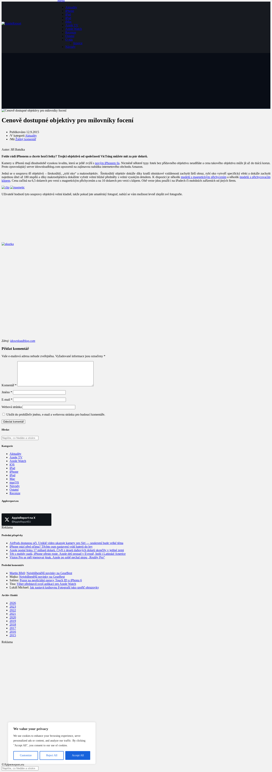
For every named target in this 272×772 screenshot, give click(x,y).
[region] (52, 743)
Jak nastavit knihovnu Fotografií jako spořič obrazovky (64, 587)
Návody (70, 46)
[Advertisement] (121, 672)
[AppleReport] (29, 27)
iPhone (69, 11)
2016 (13, 631)
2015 (13, 635)
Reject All (51, 755)
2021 (13, 613)
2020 (13, 617)
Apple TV (71, 25)
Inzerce (77, 43)
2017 (13, 628)
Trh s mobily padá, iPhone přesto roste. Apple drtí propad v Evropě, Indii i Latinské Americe (68, 553)
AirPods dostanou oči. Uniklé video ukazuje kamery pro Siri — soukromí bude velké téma (66, 543)
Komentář (9, 385)
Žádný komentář (25, 139)
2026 (13, 603)
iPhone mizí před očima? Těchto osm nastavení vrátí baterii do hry (51, 546)
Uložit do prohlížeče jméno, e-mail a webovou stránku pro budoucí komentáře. (55, 414)
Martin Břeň (17, 573)
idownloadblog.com (22, 340)
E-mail (7, 399)
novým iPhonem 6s (107, 163)
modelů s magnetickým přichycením (203, 177)
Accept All (78, 755)
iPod (68, 18)
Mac (12, 479)
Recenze (70, 32)
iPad (68, 14)
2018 (13, 624)
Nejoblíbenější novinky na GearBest (49, 573)
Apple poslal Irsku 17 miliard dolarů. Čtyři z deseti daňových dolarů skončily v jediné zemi (67, 550)
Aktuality (71, 7)
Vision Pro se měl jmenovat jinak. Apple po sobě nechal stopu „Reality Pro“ (57, 557)
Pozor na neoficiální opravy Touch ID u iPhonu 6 (51, 580)
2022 (13, 610)
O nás (69, 39)
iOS (12, 464)
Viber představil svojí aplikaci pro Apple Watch (46, 584)
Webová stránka (12, 407)
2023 (13, 606)
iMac (68, 21)
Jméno (7, 392)
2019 (13, 621)
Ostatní (69, 36)
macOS (14, 482)
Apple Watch (73, 28)
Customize (26, 755)
